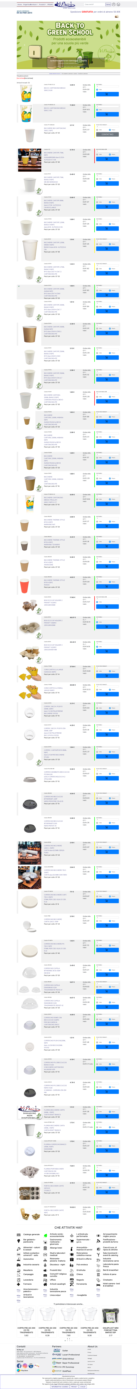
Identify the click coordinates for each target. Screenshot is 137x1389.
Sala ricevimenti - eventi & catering (110, 1254)
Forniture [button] (33, 4)
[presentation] (67, 1338)
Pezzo (113, 129)
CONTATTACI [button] (107, 134)
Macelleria (28, 1270)
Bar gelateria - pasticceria (29, 1241)
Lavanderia (28, 1280)
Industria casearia (31, 1264)
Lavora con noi (91, 1361)
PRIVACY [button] (74, 1387)
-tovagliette (82, 1295)
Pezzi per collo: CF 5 (54, 1211)
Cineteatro (107, 1280)
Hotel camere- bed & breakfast (111, 1284)
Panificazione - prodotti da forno (110, 1241)
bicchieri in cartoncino (83, 73)
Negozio (80, 1280)
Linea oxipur (55, 1295)
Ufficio (53, 1280)
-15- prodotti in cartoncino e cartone (69, 73)
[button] (24, 45)
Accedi (89, 1349)
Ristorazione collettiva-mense (84, 1254)
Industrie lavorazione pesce (58, 1290)
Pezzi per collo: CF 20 (55, 129)
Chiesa (80, 1274)
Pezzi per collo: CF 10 (53, 500)
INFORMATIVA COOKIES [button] (60, 1387)
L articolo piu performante (82, 1235)
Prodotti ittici (55, 1270)
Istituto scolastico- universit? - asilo (31, 1254)
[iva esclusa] (29, 78)
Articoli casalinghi (58, 1284)
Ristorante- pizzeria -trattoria (57, 1260)
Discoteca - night (57, 1264)
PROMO (50, 4)
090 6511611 (31, 1356)
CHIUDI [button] (82, 1387)
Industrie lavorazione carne (111, 1260)
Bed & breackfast (110, 1270)
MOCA (89, 1367)
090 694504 (22, 1356)
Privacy (89, 1352)
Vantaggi (90, 1358)
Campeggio (28, 1274)
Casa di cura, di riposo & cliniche (110, 1248)
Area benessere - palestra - (31, 1290)
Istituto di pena (109, 1274)
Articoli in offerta (84, 1259)
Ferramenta (82, 1284)
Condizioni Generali (92, 1355)
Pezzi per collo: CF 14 (53, 670)
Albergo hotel (56, 1248)
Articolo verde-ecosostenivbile (57, 1235)
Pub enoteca (82, 1264)
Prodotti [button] (42, 4)
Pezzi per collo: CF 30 (53, 398)
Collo (100, 89)
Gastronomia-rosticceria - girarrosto (56, 1242)
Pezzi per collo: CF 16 (53, 480)
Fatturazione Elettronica (93, 1370)
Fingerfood (26, 4)
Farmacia (27, 1284)
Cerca (108, 4)
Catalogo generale (31, 1234)
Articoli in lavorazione (28, 1296)
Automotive (28, 1259)
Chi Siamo (90, 1364)
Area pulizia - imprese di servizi (84, 1248)
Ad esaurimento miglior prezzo (110, 1235)
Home (20, 4)
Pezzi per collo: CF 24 (53, 920)
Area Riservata (91, 1373)
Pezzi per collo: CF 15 (53, 689)
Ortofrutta (81, 1270)
